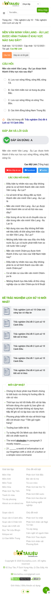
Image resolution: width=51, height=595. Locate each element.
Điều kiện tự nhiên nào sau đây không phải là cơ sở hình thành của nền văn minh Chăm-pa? (25, 265)
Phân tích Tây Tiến (11, 491)
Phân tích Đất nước (35, 494)
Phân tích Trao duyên (36, 537)
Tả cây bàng (32, 529)
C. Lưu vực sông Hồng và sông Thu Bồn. (25, 102)
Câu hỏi (7, 55)
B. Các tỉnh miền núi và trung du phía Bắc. (26, 91)
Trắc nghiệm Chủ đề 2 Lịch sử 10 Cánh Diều (29, 347)
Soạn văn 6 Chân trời (12, 522)
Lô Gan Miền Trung (11, 538)
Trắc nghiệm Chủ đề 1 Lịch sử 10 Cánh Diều (29, 359)
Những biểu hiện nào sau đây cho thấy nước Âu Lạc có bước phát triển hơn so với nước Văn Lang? (25, 242)
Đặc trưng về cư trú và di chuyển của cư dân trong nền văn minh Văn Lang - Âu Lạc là (26, 220)
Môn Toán (7, 483)
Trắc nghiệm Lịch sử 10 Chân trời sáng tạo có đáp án (29, 311)
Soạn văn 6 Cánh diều (12, 518)
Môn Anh (6, 479)
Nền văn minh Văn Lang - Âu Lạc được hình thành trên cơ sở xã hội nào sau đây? (25, 209)
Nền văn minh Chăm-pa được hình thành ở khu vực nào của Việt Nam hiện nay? (26, 254)
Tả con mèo (32, 483)
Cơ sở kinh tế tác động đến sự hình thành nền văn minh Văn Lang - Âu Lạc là (25, 198)
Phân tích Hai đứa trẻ (36, 498)
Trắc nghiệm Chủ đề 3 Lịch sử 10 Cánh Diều (29, 323)
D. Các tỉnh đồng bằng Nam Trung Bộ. (27, 110)
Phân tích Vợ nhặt (34, 518)
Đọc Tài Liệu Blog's (11, 530)
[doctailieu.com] (25, 554)
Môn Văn (6, 474)
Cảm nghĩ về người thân (37, 533)
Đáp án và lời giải (21, 55)
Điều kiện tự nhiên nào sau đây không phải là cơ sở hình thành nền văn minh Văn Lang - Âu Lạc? (25, 186)
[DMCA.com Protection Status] (20, 579)
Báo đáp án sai (14, 170)
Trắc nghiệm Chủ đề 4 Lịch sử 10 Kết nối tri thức (29, 372)
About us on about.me (12, 503)
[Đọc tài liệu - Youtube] (28, 591)
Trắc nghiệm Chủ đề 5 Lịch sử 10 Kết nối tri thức (29, 335)
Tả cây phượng (9, 499)
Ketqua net (7, 534)
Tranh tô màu (8, 495)
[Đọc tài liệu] (23, 591)
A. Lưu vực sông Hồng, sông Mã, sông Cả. (27, 81)
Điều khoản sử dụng (31, 585)
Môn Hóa (6, 487)
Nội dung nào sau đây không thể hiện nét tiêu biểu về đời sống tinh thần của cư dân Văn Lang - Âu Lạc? (25, 231)
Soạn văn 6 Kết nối (11, 526)
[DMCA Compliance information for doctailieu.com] (36, 579)
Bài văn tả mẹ (32, 479)
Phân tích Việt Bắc (34, 474)
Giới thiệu (15, 585)
